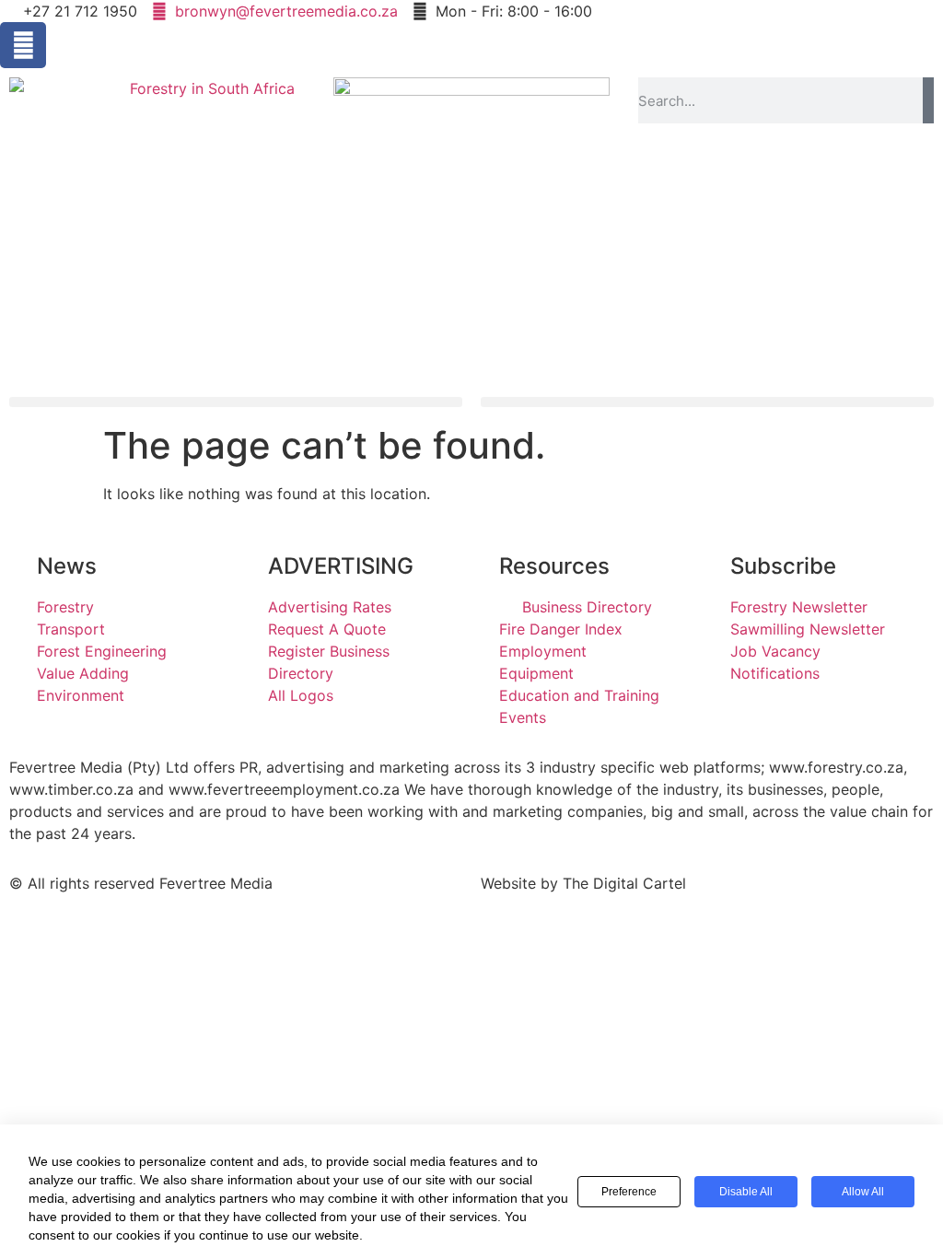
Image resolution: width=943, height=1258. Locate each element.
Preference (629, 1191)
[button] (235, 402)
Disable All (746, 1191)
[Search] (928, 100)
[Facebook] (23, 45)
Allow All (863, 1191)
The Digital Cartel (624, 883)
